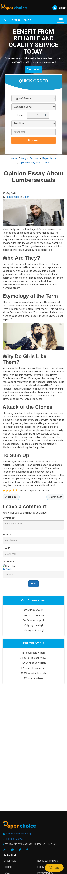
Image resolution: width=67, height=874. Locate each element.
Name (7, 534)
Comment (9, 517)
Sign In (62, 7)
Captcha (8, 561)
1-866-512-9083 (20, 20)
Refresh (7, 569)
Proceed (33, 140)
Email (6, 548)
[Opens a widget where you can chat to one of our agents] (54, 868)
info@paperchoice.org (18, 833)
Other (26, 196)
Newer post (55, 496)
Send (33, 583)
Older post (11, 496)
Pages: (21, 115)
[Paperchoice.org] (14, 6)
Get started (33, 69)
